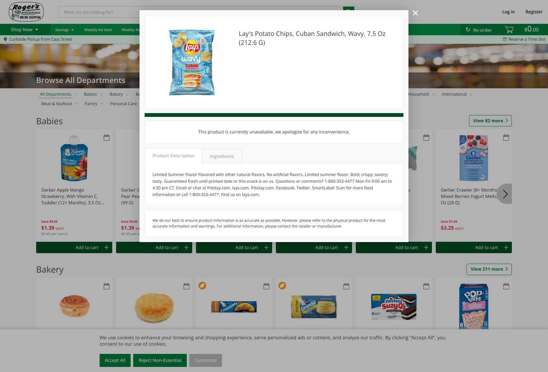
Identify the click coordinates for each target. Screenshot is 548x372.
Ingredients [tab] (222, 156)
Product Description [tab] (173, 156)
